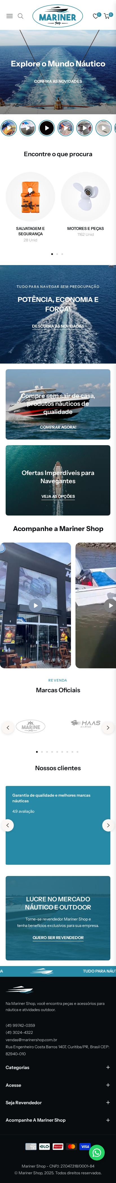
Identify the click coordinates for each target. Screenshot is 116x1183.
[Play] (8, 128)
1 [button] (52, 254)
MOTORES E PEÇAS (85, 228)
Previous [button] (8, 728)
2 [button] (57, 254)
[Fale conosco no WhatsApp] (97, 1152)
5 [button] (57, 752)
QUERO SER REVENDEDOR (58, 937)
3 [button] (62, 254)
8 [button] (72, 752)
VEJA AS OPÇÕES (58, 496)
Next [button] (108, 728)
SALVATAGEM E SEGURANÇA (30, 231)
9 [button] (77, 752)
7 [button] (67, 752)
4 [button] (52, 752)
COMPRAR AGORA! (58, 427)
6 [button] (62, 752)
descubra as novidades (58, 326)
